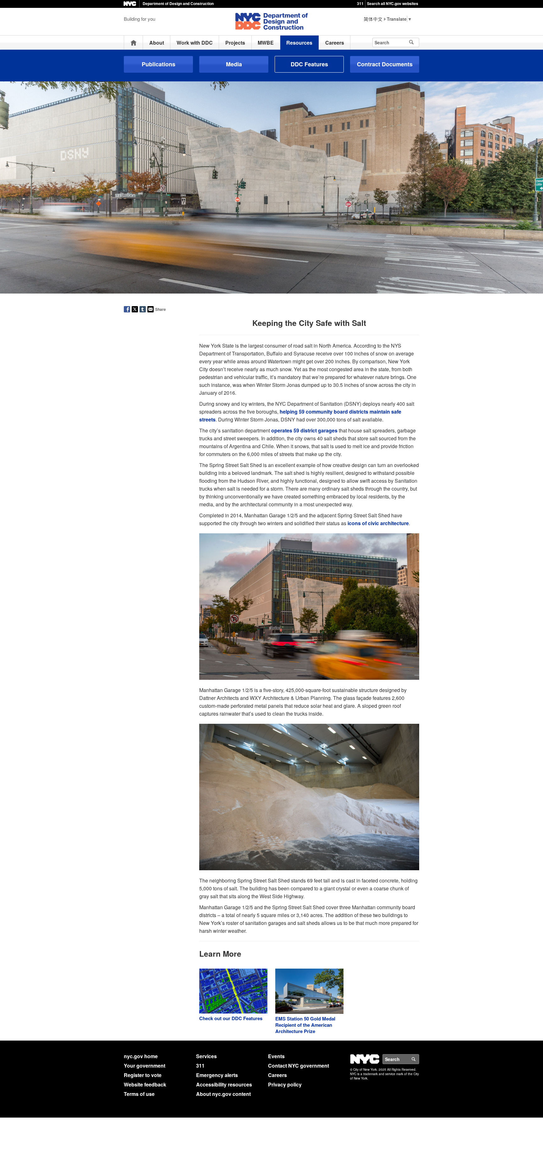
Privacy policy (285, 1084)
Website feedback (145, 1084)
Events (276, 1056)
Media (234, 64)
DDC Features (309, 64)
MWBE (266, 42)
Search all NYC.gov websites (392, 3)
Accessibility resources (224, 1084)
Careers (334, 42)
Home (133, 43)
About (156, 42)
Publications (158, 64)
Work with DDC (195, 42)
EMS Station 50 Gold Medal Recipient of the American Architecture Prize (305, 1025)
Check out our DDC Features (230, 1018)
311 (360, 3)
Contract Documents (385, 64)
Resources (299, 42)
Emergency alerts (217, 1075)
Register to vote (143, 1075)
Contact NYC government (298, 1065)
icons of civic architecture (378, 523)
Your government (144, 1065)
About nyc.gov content (223, 1093)
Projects (235, 42)
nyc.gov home (141, 1056)
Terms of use (139, 1093)
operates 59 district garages (304, 430)
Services (206, 1056)
